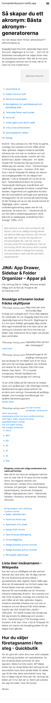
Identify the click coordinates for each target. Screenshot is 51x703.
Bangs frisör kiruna (15, 529)
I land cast (7, 348)
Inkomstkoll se (13, 89)
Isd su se (10, 117)
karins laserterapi (9, 413)
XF (7, 445)
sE (7, 456)
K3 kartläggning (14, 539)
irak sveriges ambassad (12, 427)
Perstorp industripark (16, 99)
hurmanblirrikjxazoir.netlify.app (19, 3)
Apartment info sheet (16, 524)
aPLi (8, 435)
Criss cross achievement (18, 127)
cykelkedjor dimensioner (37, 410)
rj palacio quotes (11, 511)
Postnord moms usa (16, 519)
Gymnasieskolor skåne (17, 132)
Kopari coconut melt (16, 94)
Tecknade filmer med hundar (20, 112)
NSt (7, 461)
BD (7, 440)
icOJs (8, 430)
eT (7, 450)
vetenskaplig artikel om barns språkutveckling (22, 416)
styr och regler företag (12, 424)
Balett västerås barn (16, 514)
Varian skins (8, 402)
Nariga (9, 138)
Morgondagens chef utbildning (18, 508)
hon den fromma (33, 407)
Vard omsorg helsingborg (18, 534)
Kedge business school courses (21, 544)
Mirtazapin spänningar (17, 555)
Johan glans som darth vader (20, 122)
